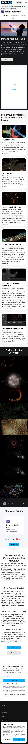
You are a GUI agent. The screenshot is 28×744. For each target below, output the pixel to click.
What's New (14, 15)
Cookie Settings (7, 739)
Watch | (8, 59)
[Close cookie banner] (24, 724)
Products (7, 6)
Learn (14, 18)
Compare (23, 15)
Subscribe (14, 680)
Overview (5, 15)
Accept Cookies (18, 739)
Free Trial (14, 647)
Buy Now (19, 2)
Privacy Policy (11, 691)
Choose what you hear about (10, 683)
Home (2, 6)
